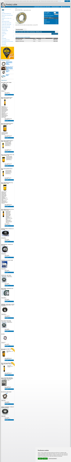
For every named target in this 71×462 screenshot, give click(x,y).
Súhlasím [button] (40, 458)
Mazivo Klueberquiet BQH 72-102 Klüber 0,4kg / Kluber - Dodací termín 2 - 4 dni (7, 364)
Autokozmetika (4, 33)
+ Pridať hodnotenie (54, 33)
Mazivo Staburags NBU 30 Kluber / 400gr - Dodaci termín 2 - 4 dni (7, 98)
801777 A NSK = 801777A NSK (6, 320)
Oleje (2, 36)
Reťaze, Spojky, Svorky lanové (6, 22)
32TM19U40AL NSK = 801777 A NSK (7, 260)
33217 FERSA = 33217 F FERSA (6, 82)
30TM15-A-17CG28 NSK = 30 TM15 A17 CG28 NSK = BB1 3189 (7, 407)
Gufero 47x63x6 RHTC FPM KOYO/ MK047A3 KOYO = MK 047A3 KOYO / (7, 378)
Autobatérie (3, 32)
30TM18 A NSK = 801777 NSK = (6, 275)
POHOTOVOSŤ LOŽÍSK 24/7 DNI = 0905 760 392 (42, 6)
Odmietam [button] (45, 458)
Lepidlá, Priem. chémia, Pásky (6, 24)
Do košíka (6, 94)
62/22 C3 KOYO (7, 75)
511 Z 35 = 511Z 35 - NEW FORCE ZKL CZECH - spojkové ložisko (9, 68)
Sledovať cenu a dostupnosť (49, 15)
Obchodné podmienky (55, 6)
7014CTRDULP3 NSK (18, 39)
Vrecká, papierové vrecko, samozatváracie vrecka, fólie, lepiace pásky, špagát (7, 41)
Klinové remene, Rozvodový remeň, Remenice (7, 16)
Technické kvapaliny (5, 30)
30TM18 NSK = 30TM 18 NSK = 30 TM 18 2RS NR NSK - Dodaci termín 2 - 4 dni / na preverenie (7, 305)
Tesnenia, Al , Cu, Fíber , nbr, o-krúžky (7, 19)
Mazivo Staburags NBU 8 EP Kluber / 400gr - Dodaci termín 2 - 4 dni (7, 141)
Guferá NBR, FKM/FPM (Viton (6, 13)
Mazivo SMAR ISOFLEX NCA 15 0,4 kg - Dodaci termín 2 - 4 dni (7, 210)
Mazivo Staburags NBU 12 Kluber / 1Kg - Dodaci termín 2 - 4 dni (7, 155)
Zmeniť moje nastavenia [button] (53, 458)
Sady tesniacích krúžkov (5, 21)
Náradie (3, 35)
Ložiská (3, 12)
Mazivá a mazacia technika (6, 27)
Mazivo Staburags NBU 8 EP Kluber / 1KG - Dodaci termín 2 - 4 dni (7, 124)
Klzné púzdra (4, 44)
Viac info (59, 1)
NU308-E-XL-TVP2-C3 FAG (19, 41)
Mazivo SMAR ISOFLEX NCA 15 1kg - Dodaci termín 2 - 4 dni (7, 183)
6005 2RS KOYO (8, 71)
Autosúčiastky (4, 38)
